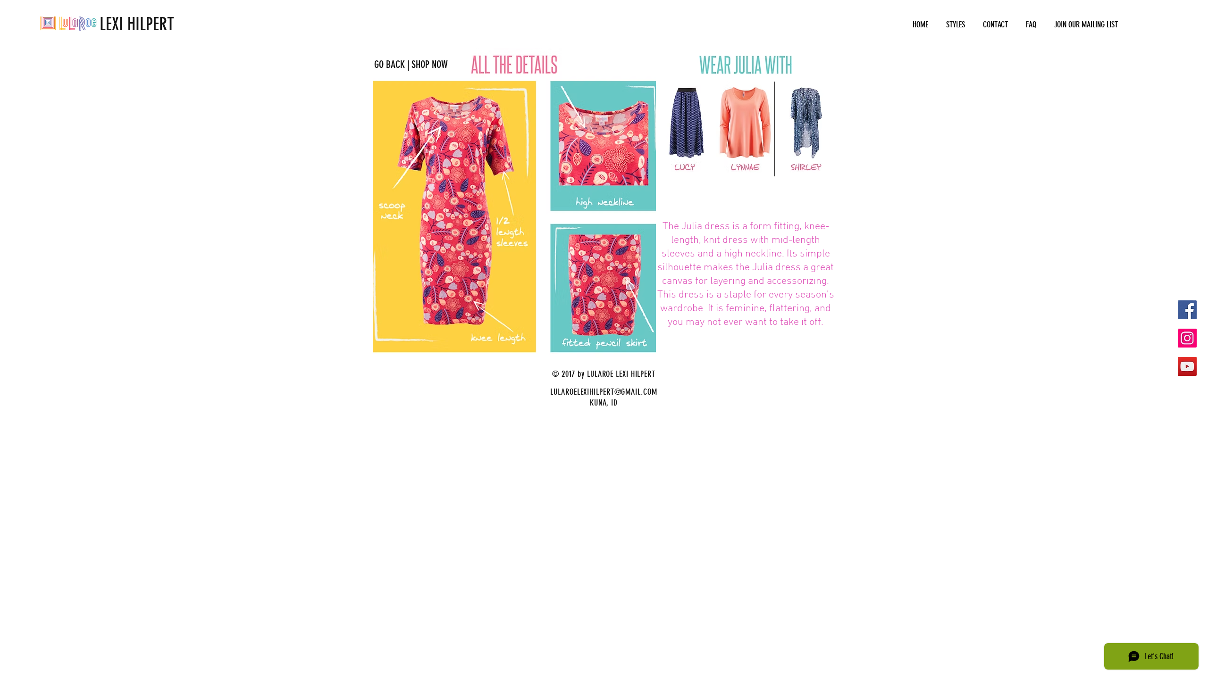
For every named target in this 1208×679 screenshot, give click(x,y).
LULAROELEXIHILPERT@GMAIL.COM (603, 392)
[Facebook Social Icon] (1187, 309)
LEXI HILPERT (107, 24)
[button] (955, 25)
